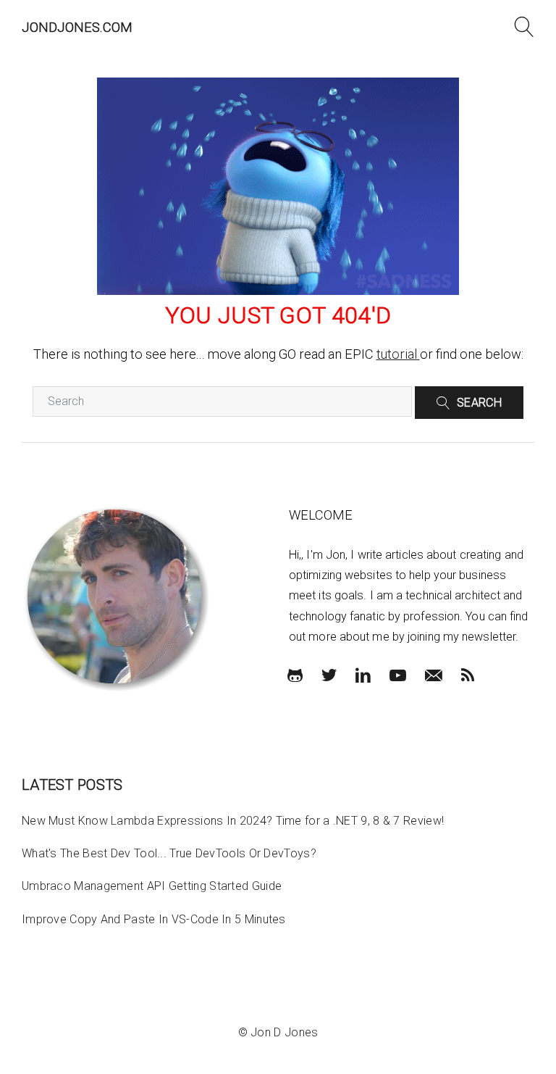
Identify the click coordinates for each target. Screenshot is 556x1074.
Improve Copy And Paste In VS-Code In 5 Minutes (154, 919)
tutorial (398, 354)
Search (479, 402)
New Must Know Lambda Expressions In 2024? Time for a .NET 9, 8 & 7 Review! (233, 821)
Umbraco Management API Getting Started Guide (152, 886)
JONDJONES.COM (77, 27)
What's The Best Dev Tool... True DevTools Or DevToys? (169, 853)
